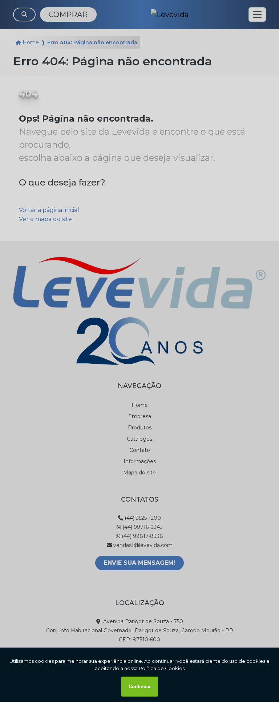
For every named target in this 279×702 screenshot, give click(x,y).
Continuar (140, 686)
